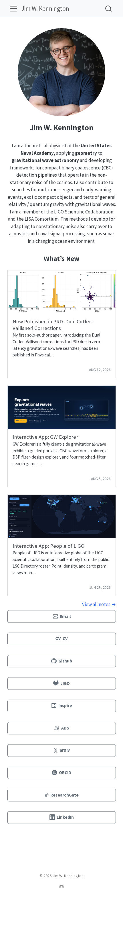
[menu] (13, 9)
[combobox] (108, 8)
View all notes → (99, 604)
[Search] (108, 8)
